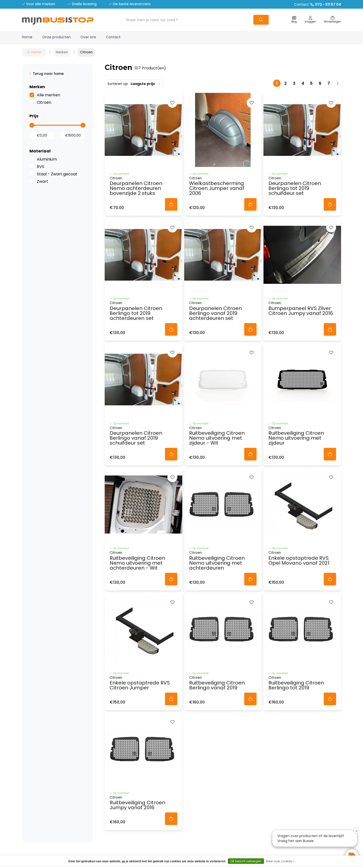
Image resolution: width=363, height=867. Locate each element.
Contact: (317, 4)
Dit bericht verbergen (246, 861)
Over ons (88, 37)
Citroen (44, 102)
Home (27, 37)
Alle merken (48, 95)
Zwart (42, 181)
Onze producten (56, 37)
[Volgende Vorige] (337, 83)
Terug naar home (48, 73)
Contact (113, 37)
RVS (40, 166)
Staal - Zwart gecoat (57, 174)
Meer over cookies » (280, 861)
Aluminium (47, 159)
